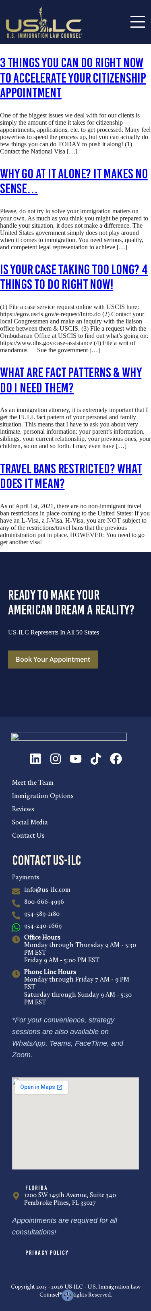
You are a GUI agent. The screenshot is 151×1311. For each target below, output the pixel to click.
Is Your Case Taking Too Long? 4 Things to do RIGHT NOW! (74, 277)
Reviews (23, 809)
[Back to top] (68, 1295)
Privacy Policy (46, 1252)
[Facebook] (116, 759)
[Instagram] (56, 759)
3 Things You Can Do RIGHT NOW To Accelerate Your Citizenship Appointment (73, 78)
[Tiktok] (96, 759)
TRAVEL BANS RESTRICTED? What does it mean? (71, 476)
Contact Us (28, 836)
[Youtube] (76, 759)
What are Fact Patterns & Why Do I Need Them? (70, 380)
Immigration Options (43, 796)
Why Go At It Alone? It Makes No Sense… (74, 181)
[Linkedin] (35, 759)
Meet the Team (33, 783)
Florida (36, 1188)
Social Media (30, 823)
